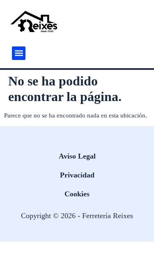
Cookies (77, 194)
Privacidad (77, 175)
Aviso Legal (77, 156)
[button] (18, 53)
